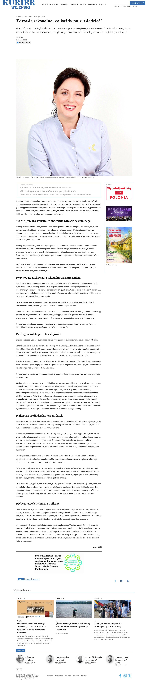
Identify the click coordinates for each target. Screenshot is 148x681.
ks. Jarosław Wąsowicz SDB (94, 646)
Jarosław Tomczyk (30, 662)
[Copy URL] (54, 54)
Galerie (96, 621)
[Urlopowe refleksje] (20, 659)
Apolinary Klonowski (90, 662)
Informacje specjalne (37, 16)
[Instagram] (121, 581)
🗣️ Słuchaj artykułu (24, 43)
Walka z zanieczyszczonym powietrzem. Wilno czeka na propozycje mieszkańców (48, 191)
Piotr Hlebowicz (111, 646)
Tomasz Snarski (127, 647)
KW (22, 37)
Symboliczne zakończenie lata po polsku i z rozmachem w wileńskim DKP (45, 188)
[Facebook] (34, 54)
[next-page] (21, 669)
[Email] (49, 54)
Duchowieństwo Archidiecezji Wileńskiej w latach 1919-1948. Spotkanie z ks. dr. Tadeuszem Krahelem (55, 195)
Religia (19, 621)
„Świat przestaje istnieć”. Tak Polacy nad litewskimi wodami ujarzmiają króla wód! (73, 626)
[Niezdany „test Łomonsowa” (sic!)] (110, 659)
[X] (39, 54)
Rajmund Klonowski (125, 646)
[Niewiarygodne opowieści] (50, 659)
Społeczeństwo (60, 621)
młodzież (35, 579)
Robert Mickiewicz (112, 647)
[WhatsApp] (44, 54)
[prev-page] (17, 669)
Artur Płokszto (64, 646)
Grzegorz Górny (77, 646)
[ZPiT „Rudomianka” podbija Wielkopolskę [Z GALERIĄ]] (112, 609)
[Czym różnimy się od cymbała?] (80, 659)
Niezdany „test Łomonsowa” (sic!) (122, 660)
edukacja (27, 579)
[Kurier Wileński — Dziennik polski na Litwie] (19, 4)
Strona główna (21, 16)
